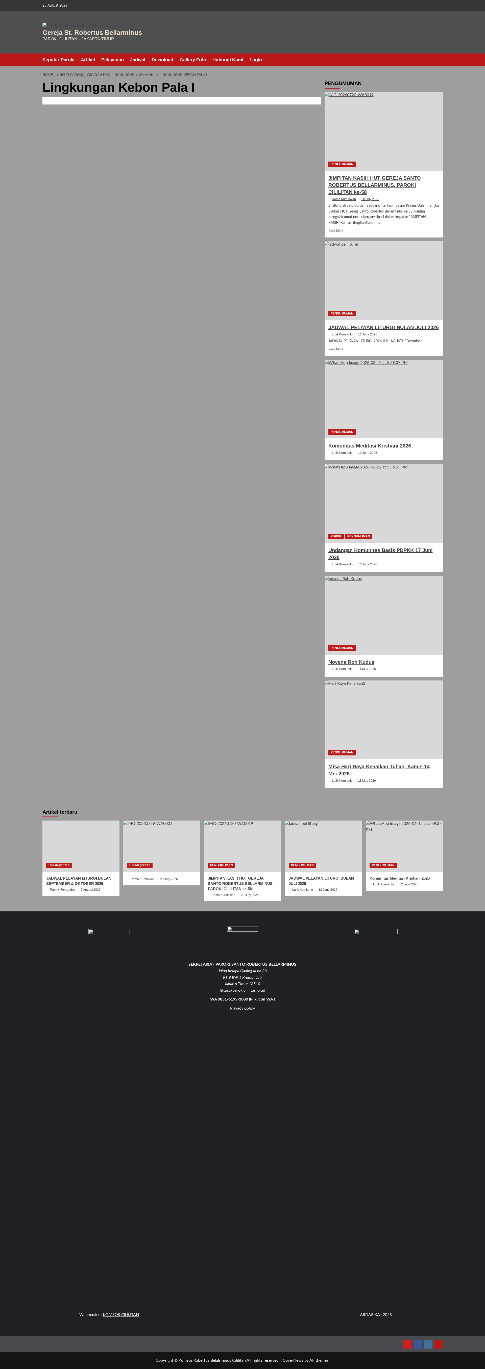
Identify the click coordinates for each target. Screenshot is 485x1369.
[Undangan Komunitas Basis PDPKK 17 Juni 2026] (384, 503)
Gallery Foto (193, 59)
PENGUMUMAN (342, 164)
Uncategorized (58, 865)
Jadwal (137, 59)
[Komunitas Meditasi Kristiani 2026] (384, 399)
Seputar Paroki (58, 59)
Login (256, 59)
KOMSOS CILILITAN (121, 1315)
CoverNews (293, 1360)
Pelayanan (112, 59)
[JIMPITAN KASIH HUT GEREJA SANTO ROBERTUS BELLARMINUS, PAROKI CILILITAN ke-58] (384, 131)
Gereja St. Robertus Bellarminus (92, 32)
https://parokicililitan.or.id (242, 990)
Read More (335, 230)
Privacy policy (242, 1008)
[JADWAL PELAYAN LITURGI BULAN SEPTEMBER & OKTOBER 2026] (80, 846)
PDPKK (336, 536)
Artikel (88, 59)
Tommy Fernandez (62, 889)
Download (162, 59)
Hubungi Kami (227, 59)
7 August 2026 (91, 889)
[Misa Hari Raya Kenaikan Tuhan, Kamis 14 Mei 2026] (384, 719)
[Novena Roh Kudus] (384, 615)
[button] (440, 60)
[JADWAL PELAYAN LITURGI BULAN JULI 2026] (384, 280)
